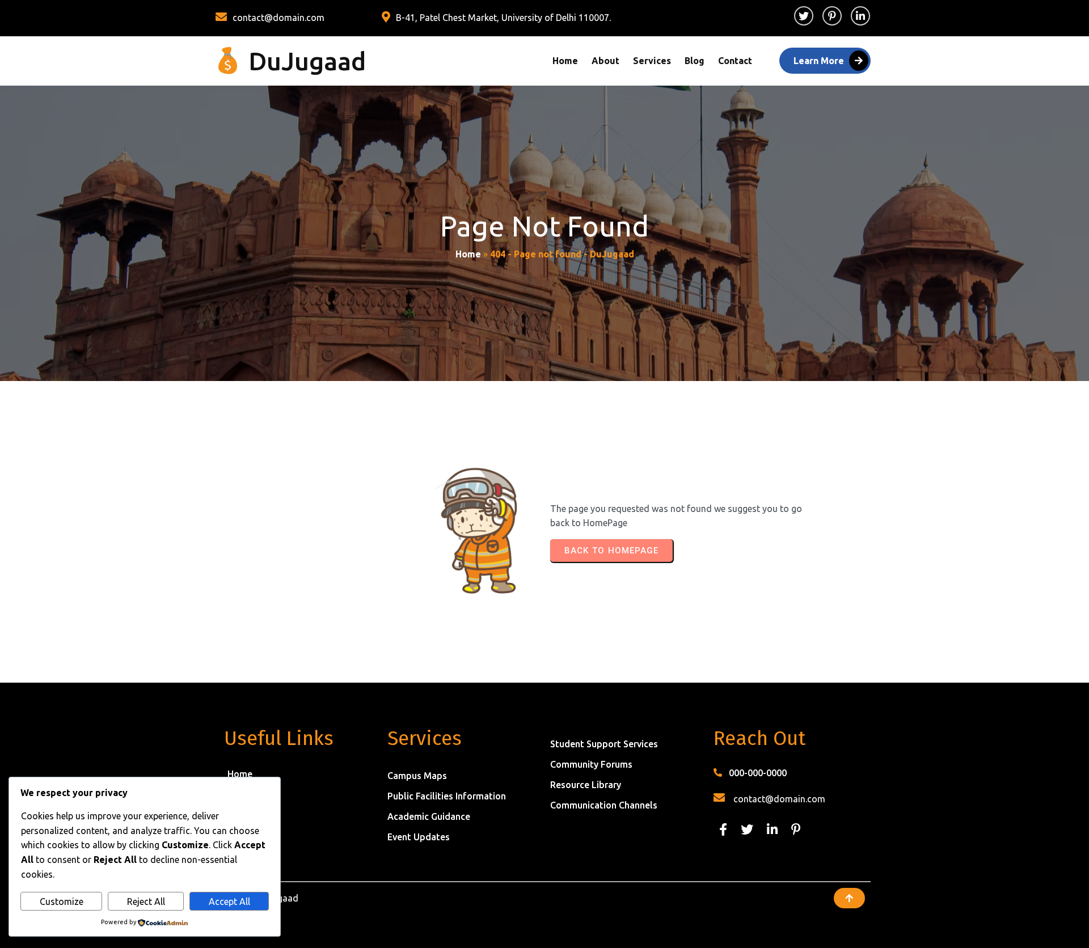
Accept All (229, 901)
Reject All (146, 901)
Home (468, 254)
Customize (61, 901)
